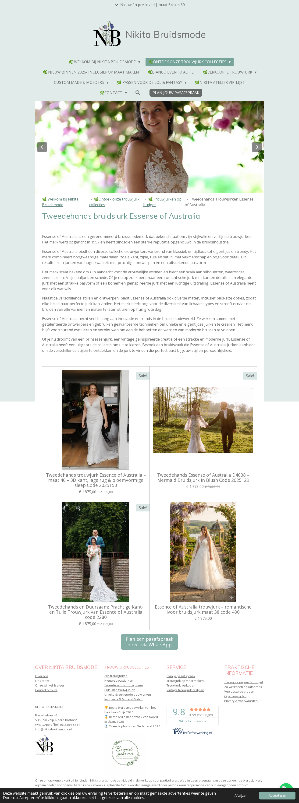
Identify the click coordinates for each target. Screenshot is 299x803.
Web (46, 359)
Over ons (41, 676)
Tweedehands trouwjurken (123, 685)
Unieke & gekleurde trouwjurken (127, 694)
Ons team (42, 681)
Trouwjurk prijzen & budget (243, 682)
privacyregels (54, 780)
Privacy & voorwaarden (241, 701)
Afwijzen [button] (241, 795)
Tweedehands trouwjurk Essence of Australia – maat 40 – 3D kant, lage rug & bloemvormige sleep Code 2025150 (96, 480)
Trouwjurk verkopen (181, 685)
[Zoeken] (137, 92)
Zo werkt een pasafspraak (243, 687)
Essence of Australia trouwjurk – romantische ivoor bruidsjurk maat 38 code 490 (203, 609)
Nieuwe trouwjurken (118, 680)
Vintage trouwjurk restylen (185, 690)
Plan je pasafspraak (181, 676)
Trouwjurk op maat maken (185, 681)
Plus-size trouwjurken (119, 690)
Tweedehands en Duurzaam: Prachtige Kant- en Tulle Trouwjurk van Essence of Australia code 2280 (95, 612)
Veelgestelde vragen (239, 691)
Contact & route (46, 690)
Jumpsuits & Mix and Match (123, 699)
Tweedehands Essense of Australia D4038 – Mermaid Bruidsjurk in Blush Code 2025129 (203, 477)
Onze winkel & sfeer (49, 685)
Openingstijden (235, 696)
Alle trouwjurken (116, 676)
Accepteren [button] (277, 795)
